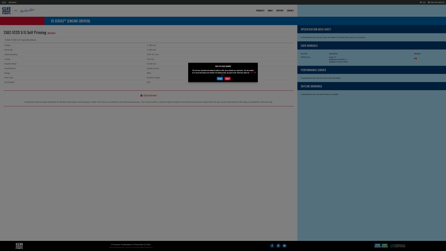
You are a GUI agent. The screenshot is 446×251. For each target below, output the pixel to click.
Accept (220, 78)
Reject (227, 78)
